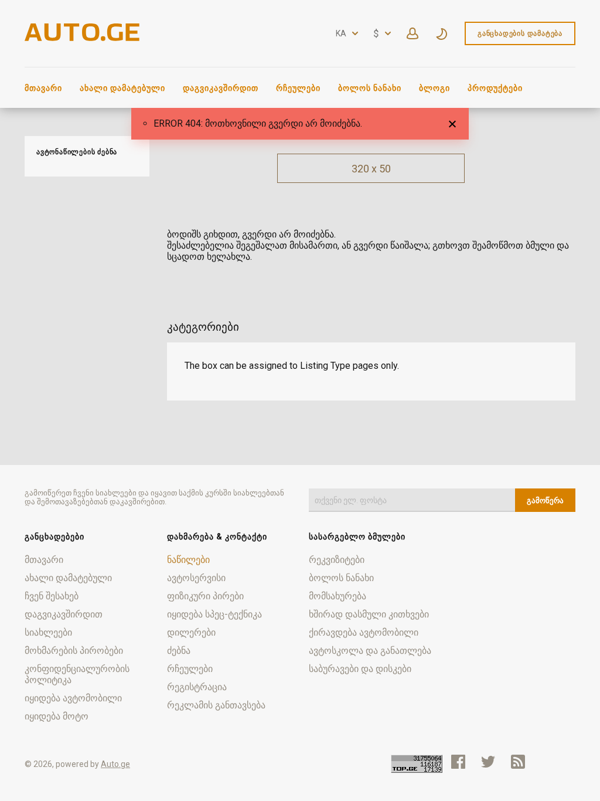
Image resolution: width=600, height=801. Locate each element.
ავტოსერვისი (196, 577)
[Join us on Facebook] (458, 762)
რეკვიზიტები (336, 559)
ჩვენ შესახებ (52, 596)
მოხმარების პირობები (74, 650)
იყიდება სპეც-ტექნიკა (214, 614)
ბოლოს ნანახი (369, 88)
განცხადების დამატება (520, 33)
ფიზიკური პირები (205, 596)
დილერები (191, 632)
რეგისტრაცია (197, 687)
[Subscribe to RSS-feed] (520, 762)
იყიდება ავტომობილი (73, 698)
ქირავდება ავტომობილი (363, 632)
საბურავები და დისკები (360, 668)
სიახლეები (48, 632)
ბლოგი (434, 88)
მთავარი (43, 88)
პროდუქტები (495, 88)
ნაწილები (188, 559)
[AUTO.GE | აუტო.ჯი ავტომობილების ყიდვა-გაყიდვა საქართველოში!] (83, 37)
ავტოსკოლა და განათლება (370, 650)
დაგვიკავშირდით (220, 88)
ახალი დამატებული (122, 88)
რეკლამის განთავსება (216, 705)
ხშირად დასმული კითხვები (369, 614)
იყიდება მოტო (56, 716)
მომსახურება (337, 596)
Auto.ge (115, 764)
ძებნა (178, 650)
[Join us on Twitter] (488, 762)
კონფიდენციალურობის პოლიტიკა (77, 674)
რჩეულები (298, 88)
